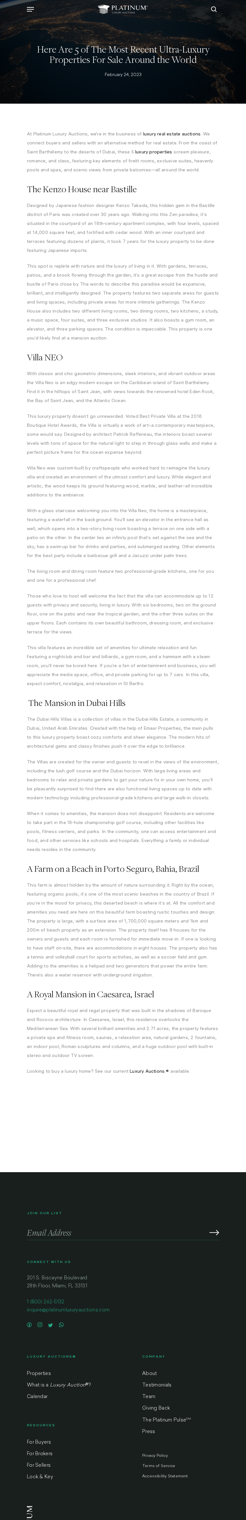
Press (148, 1432)
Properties (39, 1373)
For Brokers (40, 1454)
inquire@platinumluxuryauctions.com (68, 1310)
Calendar (37, 1397)
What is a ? (59, 1385)
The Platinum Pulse (166, 1420)
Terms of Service (158, 1466)
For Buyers (39, 1442)
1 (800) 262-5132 (45, 1302)
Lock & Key (40, 1477)
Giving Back (156, 1408)
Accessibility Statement (165, 1476)
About (149, 1373)
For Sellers (39, 1465)
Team (148, 1397)
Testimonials (157, 1385)
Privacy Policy (155, 1456)
